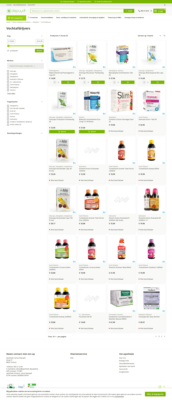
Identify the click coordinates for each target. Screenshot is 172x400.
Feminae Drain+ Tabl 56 (148, 119)
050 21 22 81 (18, 367)
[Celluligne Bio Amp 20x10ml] (151, 298)
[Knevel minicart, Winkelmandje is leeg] (155, 11)
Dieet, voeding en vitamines (66, 17)
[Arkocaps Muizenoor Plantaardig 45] (92, 54)
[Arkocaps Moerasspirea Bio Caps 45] (151, 54)
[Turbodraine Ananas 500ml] (151, 150)
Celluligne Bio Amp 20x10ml (149, 317)
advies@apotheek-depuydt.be (27, 369)
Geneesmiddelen (47, 17)
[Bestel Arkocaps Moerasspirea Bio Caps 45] (157, 82)
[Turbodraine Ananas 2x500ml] (62, 298)
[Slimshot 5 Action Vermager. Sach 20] (122, 101)
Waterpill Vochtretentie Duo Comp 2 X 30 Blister (89, 120)
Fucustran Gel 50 (85, 317)
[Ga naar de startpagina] (16, 11)
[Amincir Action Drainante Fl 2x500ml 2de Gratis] (122, 200)
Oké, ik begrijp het (155, 394)
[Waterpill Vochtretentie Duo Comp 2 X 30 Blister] (92, 101)
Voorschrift (31, 5)
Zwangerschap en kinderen (134, 17)
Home (8, 22)
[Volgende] (164, 336)
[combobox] (77, 11)
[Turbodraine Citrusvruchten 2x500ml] (62, 249)
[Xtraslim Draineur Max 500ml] (122, 249)
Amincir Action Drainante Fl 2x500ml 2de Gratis (119, 219)
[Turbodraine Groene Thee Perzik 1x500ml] (122, 150)
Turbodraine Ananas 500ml (149, 169)
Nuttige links (124, 361)
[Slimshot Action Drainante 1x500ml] (92, 150)
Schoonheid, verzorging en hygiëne (92, 17)
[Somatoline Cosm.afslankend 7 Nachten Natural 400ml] (122, 298)
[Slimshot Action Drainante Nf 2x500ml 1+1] (151, 200)
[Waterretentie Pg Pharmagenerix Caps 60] (62, 54)
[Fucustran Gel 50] (92, 298)
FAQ (71, 358)
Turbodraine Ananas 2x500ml (60, 317)
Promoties (34, 17)
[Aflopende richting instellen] (164, 35)
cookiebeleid (119, 396)
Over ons (122, 358)
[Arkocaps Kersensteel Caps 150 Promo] (62, 200)
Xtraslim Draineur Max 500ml (120, 267)
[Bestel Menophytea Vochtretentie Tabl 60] (128, 82)
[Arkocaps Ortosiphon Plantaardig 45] (62, 101)
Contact (9, 5)
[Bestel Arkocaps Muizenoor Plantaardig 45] (98, 82)
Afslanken (36, 22)
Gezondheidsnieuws (19, 5)
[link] (156, 336)
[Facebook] (164, 386)
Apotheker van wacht (127, 366)
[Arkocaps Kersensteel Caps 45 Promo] (62, 150)
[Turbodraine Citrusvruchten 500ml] (92, 249)
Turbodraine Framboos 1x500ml (151, 267)
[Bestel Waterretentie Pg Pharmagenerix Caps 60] (68, 82)
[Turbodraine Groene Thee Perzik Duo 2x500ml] (92, 200)
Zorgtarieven (124, 372)
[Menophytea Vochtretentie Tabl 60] (122, 54)
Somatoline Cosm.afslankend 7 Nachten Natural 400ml (120, 318)
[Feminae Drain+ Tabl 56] (151, 101)
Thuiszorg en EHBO (114, 17)
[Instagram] (159, 386)
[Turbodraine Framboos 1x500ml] (151, 249)
